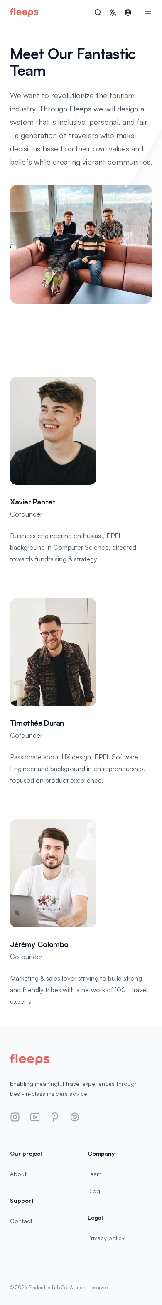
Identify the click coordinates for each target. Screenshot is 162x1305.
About (18, 1173)
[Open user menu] (128, 12)
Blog (94, 1190)
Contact (21, 1220)
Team (94, 1173)
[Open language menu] (113, 12)
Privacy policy (106, 1237)
